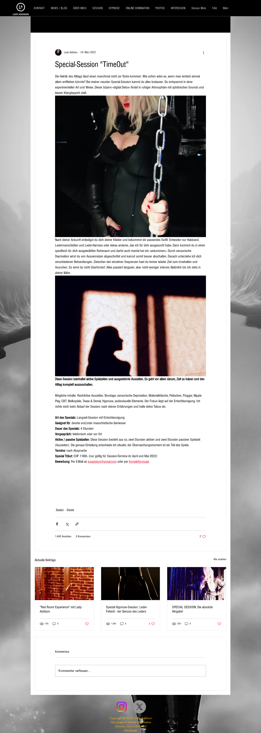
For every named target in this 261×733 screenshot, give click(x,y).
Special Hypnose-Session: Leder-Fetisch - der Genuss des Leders (126, 609)
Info (100, 24)
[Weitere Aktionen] (203, 52)
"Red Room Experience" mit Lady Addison (61, 609)
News (115, 24)
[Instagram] (121, 706)
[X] (139, 706)
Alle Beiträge (44, 24)
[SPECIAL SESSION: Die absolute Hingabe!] (196, 583)
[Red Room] (64, 583)
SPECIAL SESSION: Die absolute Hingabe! (192, 609)
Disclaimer (130, 730)
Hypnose (133, 24)
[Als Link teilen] (77, 524)
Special (84, 24)
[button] (221, 24)
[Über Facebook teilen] (57, 524)
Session (66, 24)
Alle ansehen (219, 559)
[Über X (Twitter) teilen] (67, 524)
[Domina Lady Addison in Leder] (130, 583)
